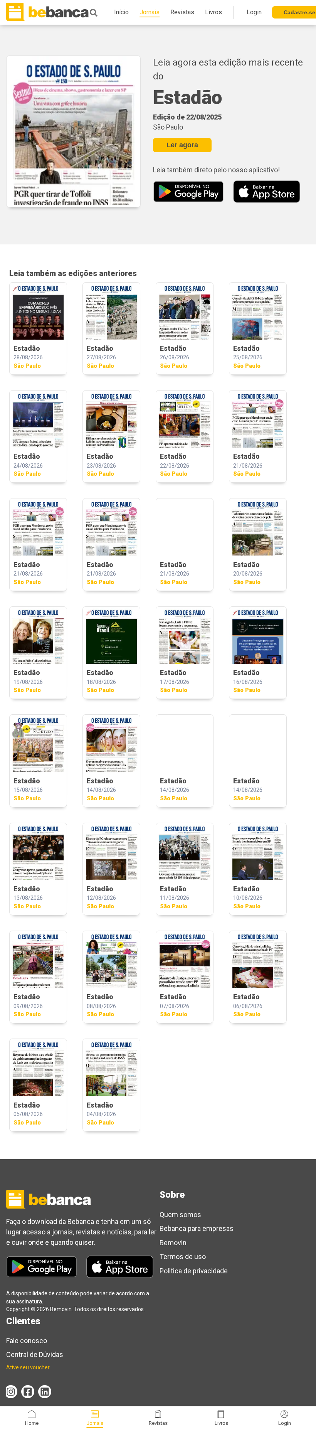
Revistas (158, 1423)
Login (284, 1423)
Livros (221, 1423)
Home (32, 1423)
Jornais (95, 1423)
